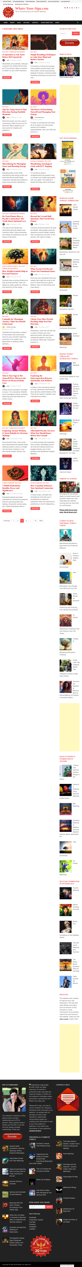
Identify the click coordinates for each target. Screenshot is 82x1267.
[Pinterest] (72, 8)
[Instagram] (74, 8)
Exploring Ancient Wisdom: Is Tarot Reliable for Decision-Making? (15, 433)
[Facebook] (65, 8)
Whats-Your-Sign (11, 327)
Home (6, 22)
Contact (35, 22)
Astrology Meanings (18, 1)
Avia (8, 60)
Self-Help (5, 52)
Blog (19, 22)
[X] (70, 8)
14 (35, 521)
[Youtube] (67, 8)
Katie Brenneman (39, 117)
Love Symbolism (65, 1)
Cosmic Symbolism (8, 483)
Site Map (26, 22)
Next (41, 521)
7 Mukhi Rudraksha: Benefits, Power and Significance (11, 488)
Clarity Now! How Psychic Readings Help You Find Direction (42, 321)
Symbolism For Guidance (22, 4)
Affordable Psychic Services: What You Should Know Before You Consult (43, 433)
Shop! (57, 22)
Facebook (32, 1217)
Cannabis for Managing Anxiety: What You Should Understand (13, 321)
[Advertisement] (70, 109)
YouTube (32, 1222)
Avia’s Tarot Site (47, 22)
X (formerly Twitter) (36, 1220)
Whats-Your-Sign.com (31, 8)
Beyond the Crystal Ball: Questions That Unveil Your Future (42, 218)
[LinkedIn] (77, 8)
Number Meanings (8, 4)
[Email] (79, 8)
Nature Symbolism (42, 1)
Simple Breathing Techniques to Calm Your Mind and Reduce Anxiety (43, 57)
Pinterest (32, 1224)
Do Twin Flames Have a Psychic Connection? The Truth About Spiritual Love (14, 218)
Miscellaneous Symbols (10, 266)
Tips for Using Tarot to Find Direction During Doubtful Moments (14, 111)
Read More (7, 77)
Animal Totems (7, 1)
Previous (7, 521)
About (12, 22)
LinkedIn (32, 1229)
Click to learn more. (67, 77)
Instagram (32, 1227)
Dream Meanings (30, 1)
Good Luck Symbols (53, 1)
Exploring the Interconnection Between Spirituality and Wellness (41, 378)
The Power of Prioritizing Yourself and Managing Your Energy (43, 111)
